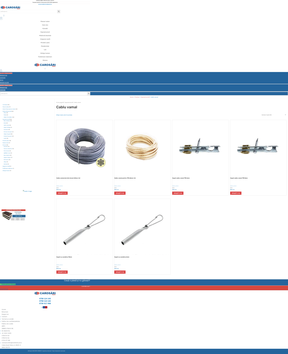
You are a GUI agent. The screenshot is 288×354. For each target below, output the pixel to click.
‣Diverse (45, 60)
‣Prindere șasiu (45, 42)
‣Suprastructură (45, 32)
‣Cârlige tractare (45, 53)
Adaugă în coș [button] (62, 193)
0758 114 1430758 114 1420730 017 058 (45, 300)
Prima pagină (60, 102)
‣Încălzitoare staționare (45, 56)
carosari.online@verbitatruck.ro (45, 4)
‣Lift (45, 49)
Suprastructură (69, 102)
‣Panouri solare (45, 21)
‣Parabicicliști (45, 46)
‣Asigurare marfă (45, 39)
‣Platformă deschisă (45, 35)
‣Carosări (45, 28)
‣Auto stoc (45, 25)
